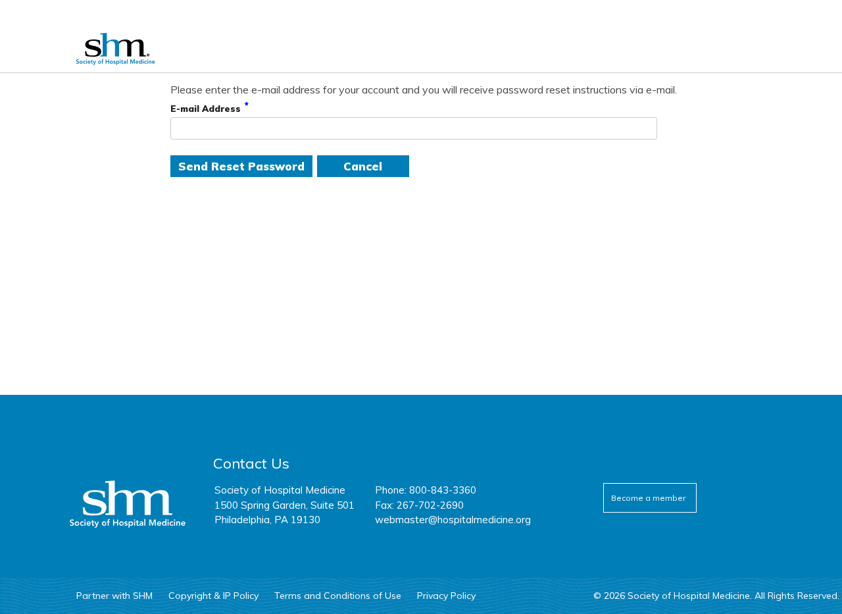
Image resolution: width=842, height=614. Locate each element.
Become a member (648, 498)
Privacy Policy (446, 595)
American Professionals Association (125, 49)
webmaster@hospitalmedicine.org (453, 519)
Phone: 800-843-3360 (425, 490)
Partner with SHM (114, 595)
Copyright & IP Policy (213, 595)
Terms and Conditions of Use (337, 595)
